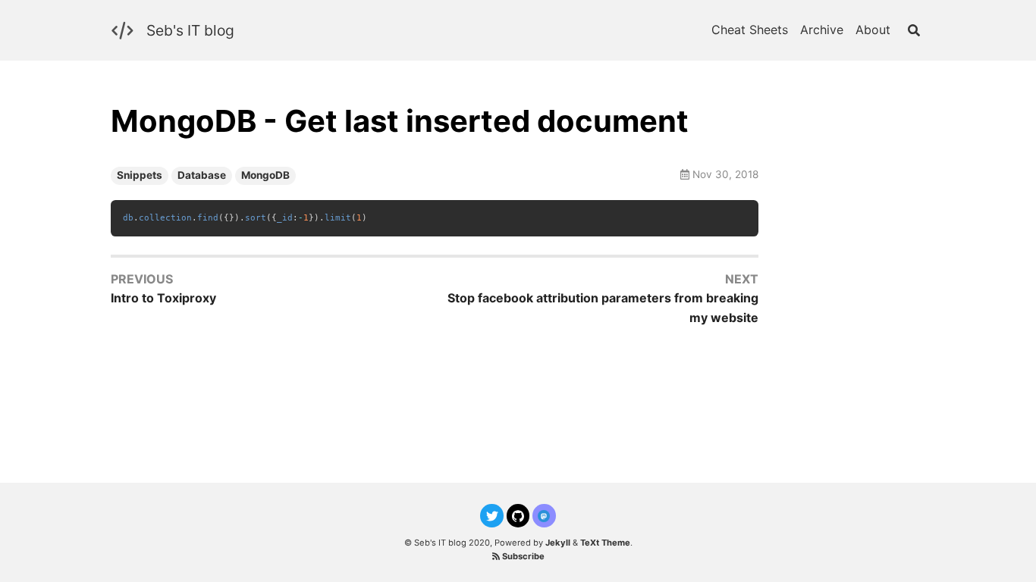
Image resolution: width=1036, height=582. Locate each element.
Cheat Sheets (749, 29)
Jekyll (557, 542)
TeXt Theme (605, 542)
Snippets (139, 175)
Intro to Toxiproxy (163, 297)
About (872, 29)
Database (201, 175)
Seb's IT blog (190, 30)
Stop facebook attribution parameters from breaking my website (602, 307)
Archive (821, 29)
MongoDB (265, 175)
